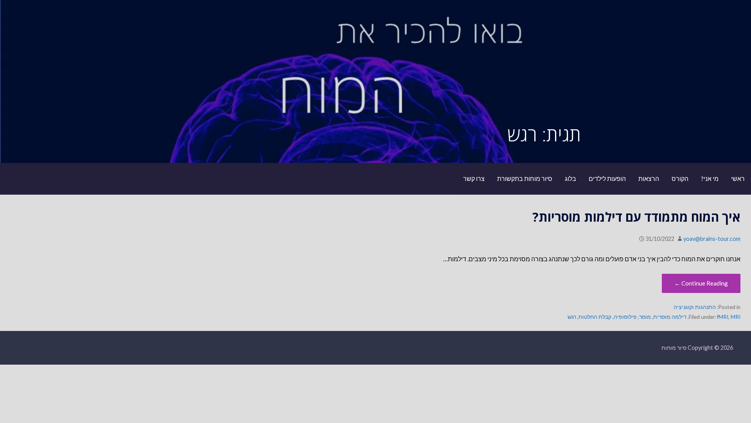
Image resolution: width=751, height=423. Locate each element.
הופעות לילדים (607, 178)
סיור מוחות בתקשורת (524, 178)
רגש (572, 317)
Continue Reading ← (701, 283)
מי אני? (710, 178)
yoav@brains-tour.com (711, 238)
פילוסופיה (625, 317)
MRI (735, 317)
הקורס (680, 178)
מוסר (645, 317)
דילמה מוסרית (669, 317)
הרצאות (648, 178)
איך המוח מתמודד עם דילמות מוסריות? (636, 216)
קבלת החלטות (595, 317)
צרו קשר (474, 178)
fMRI (722, 317)
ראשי (738, 178)
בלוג (570, 178)
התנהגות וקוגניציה (695, 307)
